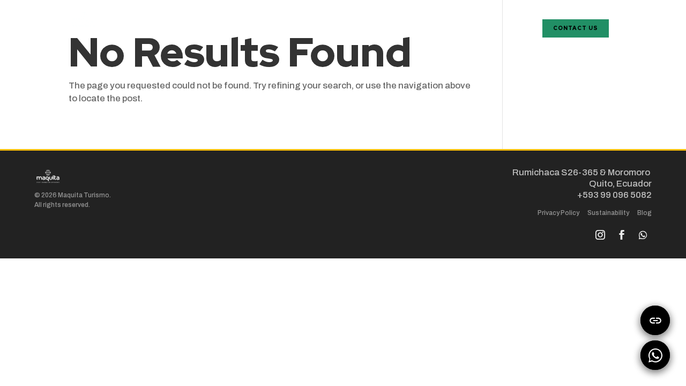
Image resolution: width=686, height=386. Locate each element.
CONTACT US (575, 28)
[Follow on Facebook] (621, 234)
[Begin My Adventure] (655, 320)
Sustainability (608, 213)
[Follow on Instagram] (600, 234)
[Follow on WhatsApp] (643, 234)
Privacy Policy (558, 213)
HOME (520, 22)
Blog (644, 213)
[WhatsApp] (655, 355)
